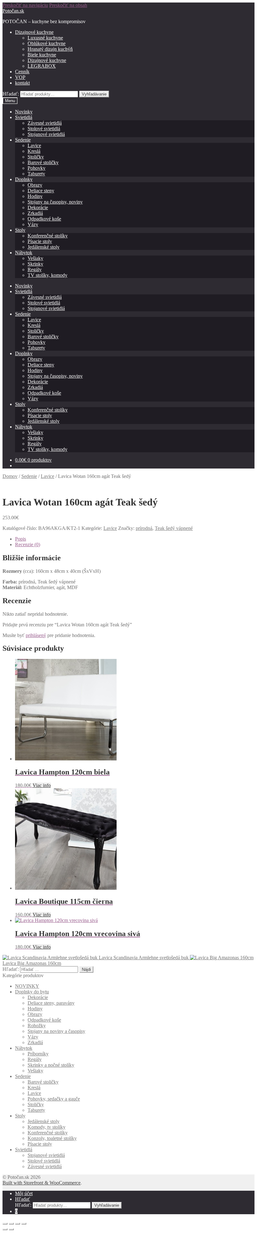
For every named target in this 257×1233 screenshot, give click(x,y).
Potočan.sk (13, 10)
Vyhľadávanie (94, 94)
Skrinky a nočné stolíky (51, 1065)
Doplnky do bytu (32, 991)
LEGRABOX (42, 66)
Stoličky (36, 156)
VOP (20, 77)
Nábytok (23, 252)
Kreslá (34, 151)
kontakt (22, 82)
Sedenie (23, 139)
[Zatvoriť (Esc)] (5, 1224)
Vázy (33, 224)
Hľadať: (11, 93)
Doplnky (24, 179)
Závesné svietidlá (45, 123)
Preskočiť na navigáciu (25, 5)
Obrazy (35, 185)
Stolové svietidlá (44, 128)
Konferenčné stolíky (48, 235)
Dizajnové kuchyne (34, 32)
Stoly (20, 230)
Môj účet (24, 1193)
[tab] (134, 539)
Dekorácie (38, 207)
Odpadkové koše (44, 218)
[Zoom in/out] (23, 1224)
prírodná (144, 528)
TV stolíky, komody (47, 275)
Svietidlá (23, 117)
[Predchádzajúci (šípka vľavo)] (5, 1229)
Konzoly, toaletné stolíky (52, 1138)
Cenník (22, 71)
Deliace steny (41, 190)
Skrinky (35, 264)
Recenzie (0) (27, 544)
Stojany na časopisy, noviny (55, 202)
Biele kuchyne (42, 54)
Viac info (42, 785)
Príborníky (38, 1053)
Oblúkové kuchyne (47, 43)
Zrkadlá (35, 213)
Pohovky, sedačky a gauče (54, 1098)
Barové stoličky (43, 162)
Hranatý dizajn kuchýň (50, 49)
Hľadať (22, 1199)
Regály (35, 269)
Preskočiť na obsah (68, 5)
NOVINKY (27, 986)
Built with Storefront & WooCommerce (42, 1182)
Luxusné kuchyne (45, 37)
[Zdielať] (11, 1224)
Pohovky (36, 168)
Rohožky (37, 1025)
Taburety (36, 173)
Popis (20, 538)
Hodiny (35, 196)
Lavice (34, 145)
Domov (10, 476)
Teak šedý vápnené (174, 528)
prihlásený (36, 635)
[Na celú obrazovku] (17, 1224)
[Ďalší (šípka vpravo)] (11, 1229)
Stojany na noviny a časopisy (56, 1031)
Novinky (24, 111)
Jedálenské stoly (44, 247)
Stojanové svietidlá (46, 134)
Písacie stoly (40, 241)
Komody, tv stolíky (47, 1127)
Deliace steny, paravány (51, 1003)
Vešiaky (35, 258)
